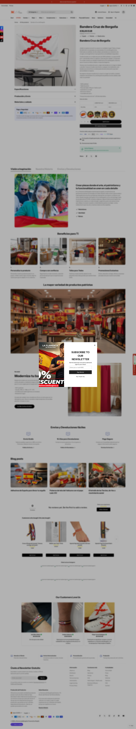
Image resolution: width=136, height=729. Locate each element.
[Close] (95, 345)
